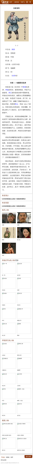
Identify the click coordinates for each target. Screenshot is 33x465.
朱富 (22, 2)
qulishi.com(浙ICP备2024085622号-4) (10, 462)
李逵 (7, 90)
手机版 (3, 457)
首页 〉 (11, 2)
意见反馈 (3, 460)
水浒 (13, 76)
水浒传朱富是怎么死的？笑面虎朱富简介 (14, 199)
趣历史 (5, 2)
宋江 (10, 93)
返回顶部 (28, 456)
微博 (12, 457)
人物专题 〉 (17, 2)
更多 (17, 260)
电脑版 (8, 457)
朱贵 (24, 87)
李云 (16, 104)
